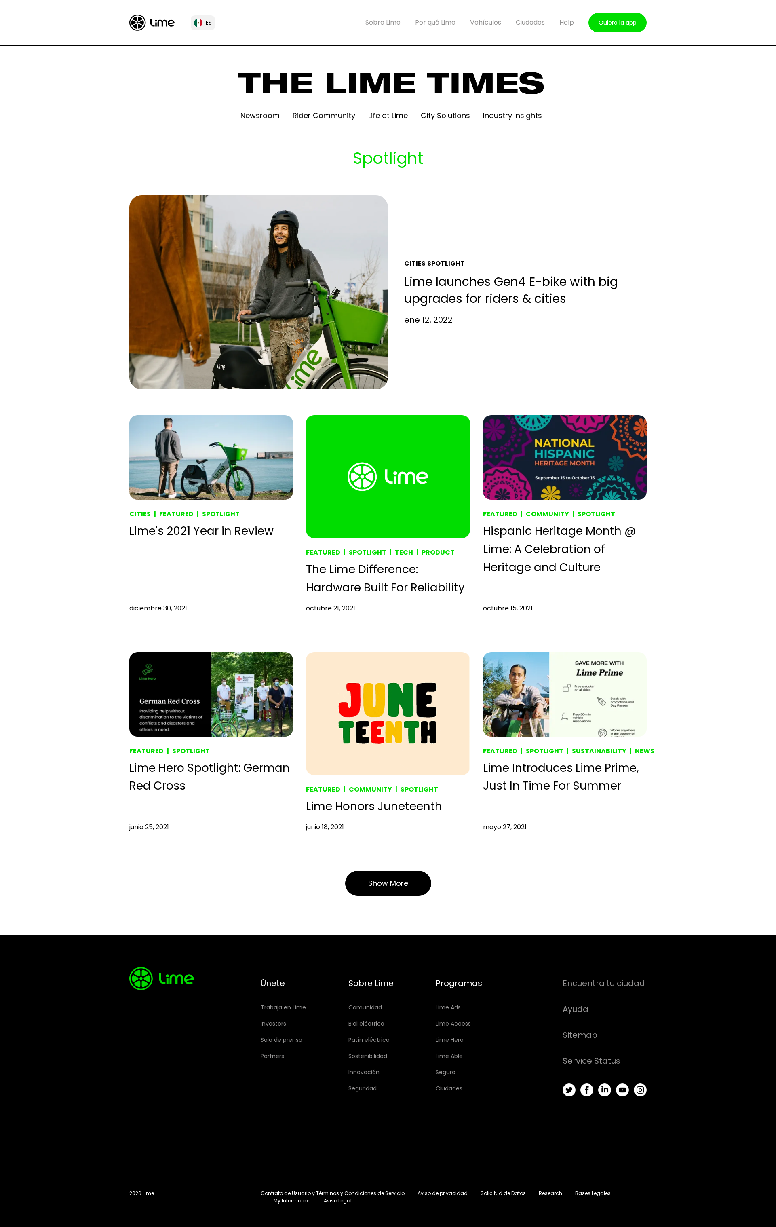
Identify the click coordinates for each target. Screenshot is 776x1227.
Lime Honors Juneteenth (374, 806)
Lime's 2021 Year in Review (201, 531)
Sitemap (580, 1035)
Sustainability (599, 751)
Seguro (445, 1072)
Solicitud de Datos (503, 1193)
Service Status (591, 1060)
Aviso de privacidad (443, 1193)
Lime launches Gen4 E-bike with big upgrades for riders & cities (511, 290)
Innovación (364, 1072)
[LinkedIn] (604, 1089)
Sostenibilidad (367, 1056)
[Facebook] (586, 1089)
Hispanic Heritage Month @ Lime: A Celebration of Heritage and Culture (559, 549)
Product (438, 552)
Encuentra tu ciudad (604, 983)
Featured (176, 514)
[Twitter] (569, 1089)
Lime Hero (450, 1040)
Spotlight (446, 263)
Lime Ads (448, 1007)
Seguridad (362, 1088)
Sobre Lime (383, 22)
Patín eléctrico (369, 1040)
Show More (388, 883)
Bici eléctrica (366, 1024)
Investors (273, 1024)
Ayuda (575, 1009)
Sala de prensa (281, 1040)
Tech (404, 552)
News (644, 751)
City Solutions (445, 115)
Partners (272, 1056)
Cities (415, 263)
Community (547, 514)
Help (566, 22)
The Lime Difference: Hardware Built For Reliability (385, 579)
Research (550, 1193)
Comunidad (365, 1007)
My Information (292, 1200)
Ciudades (530, 22)
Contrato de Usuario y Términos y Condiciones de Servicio (333, 1193)
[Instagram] (640, 1089)
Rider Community (324, 115)
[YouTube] (622, 1089)
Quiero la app (618, 23)
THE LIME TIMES (391, 87)
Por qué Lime (435, 22)
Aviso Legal (338, 1200)
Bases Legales (593, 1193)
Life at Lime (388, 115)
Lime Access (453, 1024)
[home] (152, 23)
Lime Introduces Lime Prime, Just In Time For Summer (561, 777)
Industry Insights (512, 115)
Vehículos (485, 22)
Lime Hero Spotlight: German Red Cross (209, 777)
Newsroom (260, 115)
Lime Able (449, 1056)
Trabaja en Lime (283, 1007)
